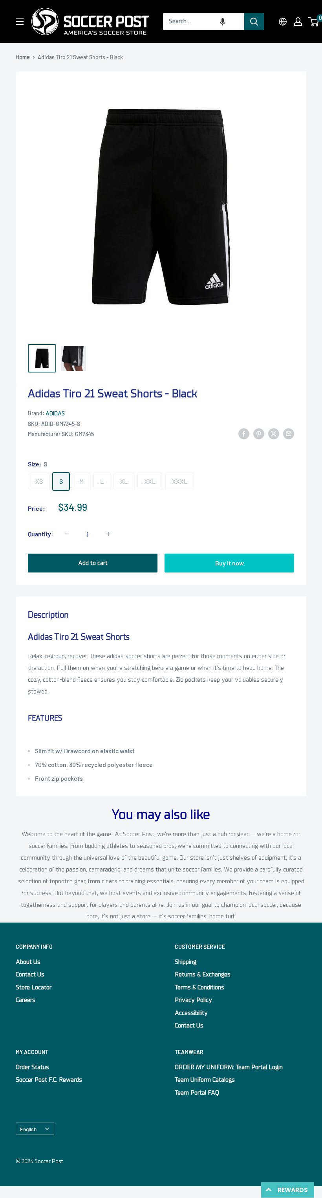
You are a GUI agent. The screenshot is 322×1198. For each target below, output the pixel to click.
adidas (55, 413)
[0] (314, 21)
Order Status (32, 1067)
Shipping (185, 961)
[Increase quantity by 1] (108, 534)
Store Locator (33, 987)
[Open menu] (20, 21)
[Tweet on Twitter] (273, 434)
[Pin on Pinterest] (258, 434)
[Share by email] (288, 434)
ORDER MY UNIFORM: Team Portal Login (229, 1067)
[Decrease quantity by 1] (67, 534)
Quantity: (40, 534)
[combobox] (203, 21)
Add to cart (93, 563)
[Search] (254, 21)
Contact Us (30, 974)
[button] (222, 21)
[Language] (282, 21)
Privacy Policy (193, 1000)
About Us (28, 961)
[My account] (298, 21)
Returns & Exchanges (203, 974)
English (28, 1129)
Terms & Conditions (199, 987)
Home (23, 57)
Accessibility (191, 1012)
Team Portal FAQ (197, 1092)
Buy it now (229, 563)
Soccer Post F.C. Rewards (49, 1079)
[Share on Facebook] (243, 434)
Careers (25, 1000)
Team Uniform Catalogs (205, 1079)
